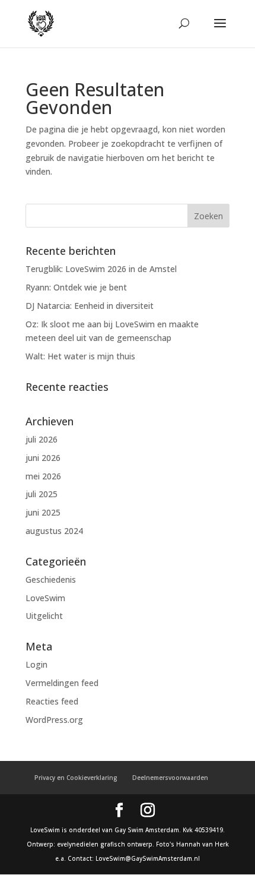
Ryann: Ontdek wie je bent (76, 287)
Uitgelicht (44, 615)
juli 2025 (42, 494)
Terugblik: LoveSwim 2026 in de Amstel (101, 268)
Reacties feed (52, 701)
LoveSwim (45, 598)
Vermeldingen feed (62, 682)
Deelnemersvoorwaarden (170, 777)
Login (36, 664)
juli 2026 (42, 439)
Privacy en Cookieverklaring (75, 777)
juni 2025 (43, 512)
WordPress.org (54, 719)
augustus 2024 (54, 530)
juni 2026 (43, 457)
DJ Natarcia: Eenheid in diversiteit (90, 305)
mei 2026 (43, 476)
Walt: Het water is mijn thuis (80, 356)
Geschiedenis (51, 579)
